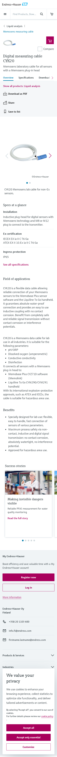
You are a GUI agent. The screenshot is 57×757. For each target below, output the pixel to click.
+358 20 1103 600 (19, 621)
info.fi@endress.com (20, 630)
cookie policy (47, 716)
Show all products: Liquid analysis (21, 86)
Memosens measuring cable (18, 31)
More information (12, 597)
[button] (28, 577)
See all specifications (16, 264)
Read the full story (18, 518)
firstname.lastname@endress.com (27, 639)
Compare (48, 49)
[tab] (9, 78)
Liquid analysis (14, 26)
